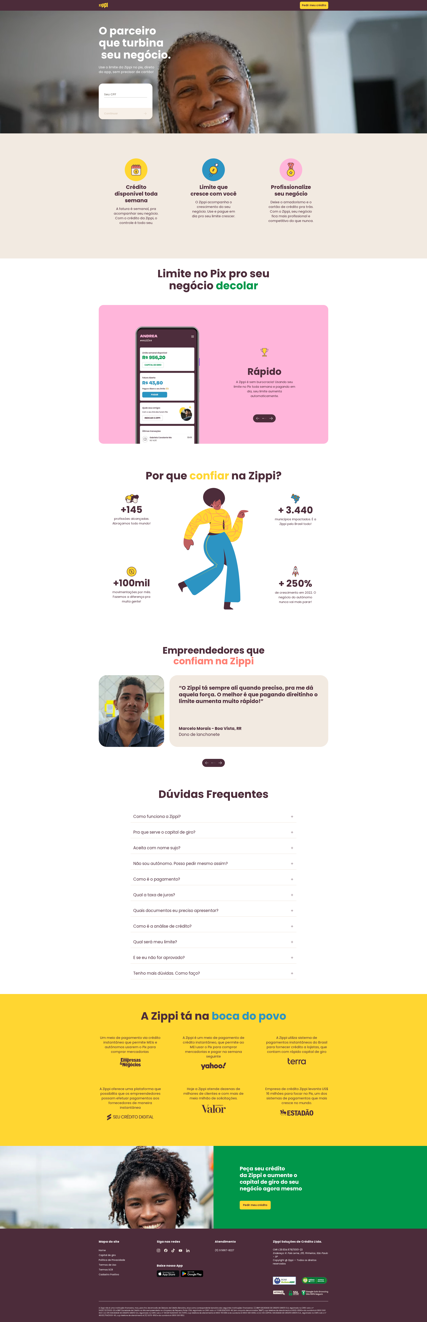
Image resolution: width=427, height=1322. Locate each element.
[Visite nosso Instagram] (158, 1250)
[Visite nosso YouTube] (180, 1250)
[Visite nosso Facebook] (165, 1250)
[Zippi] (103, 5)
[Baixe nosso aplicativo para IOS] (168, 1273)
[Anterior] (257, 418)
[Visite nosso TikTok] (173, 1250)
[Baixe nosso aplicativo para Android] (192, 1273)
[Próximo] (271, 418)
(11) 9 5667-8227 (224, 1250)
